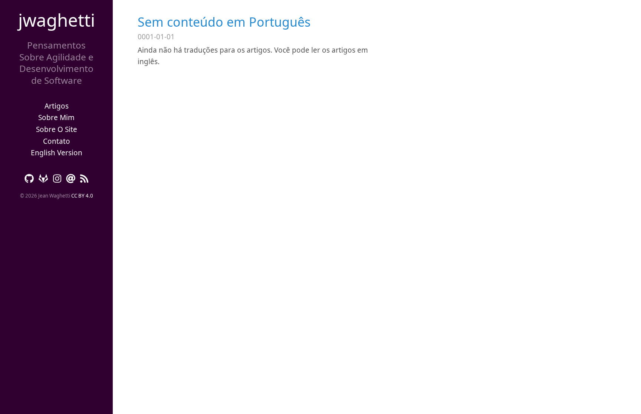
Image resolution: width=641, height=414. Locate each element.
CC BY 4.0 (82, 195)
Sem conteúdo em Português (224, 21)
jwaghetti (56, 20)
